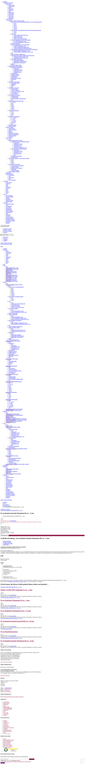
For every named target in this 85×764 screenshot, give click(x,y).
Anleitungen (8, 172)
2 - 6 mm (13, 119)
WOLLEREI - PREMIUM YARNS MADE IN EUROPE (18, 761)
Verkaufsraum (9, 208)
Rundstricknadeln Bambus (16, 168)
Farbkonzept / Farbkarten (8, 727)
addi (7, 193)
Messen (10, 130)
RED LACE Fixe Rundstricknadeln (18, 22)
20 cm (12, 114)
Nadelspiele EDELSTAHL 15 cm (21, 56)
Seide (9, 11)
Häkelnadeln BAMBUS (19, 60)
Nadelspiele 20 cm (18, 72)
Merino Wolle (11, 5)
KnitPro (7, 188)
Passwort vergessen (7, 747)
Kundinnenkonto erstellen (8, 740)
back (4, 264)
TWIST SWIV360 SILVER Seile (21, 35)
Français (10, 231)
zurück (7, 251)
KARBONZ (13, 67)
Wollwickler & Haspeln (13, 134)
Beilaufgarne (11, 18)
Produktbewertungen (10, 219)
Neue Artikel (6, 714)
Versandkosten (9, 206)
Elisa (9, 178)
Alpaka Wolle (11, 6)
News (7, 205)
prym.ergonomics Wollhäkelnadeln (18, 98)
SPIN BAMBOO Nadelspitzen (17, 49)
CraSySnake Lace (15, 92)
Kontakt (7, 223)
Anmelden (5, 239)
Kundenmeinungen (10, 218)
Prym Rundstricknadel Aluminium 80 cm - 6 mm (17, 641)
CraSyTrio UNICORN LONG (17, 91)
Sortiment (5, 721)
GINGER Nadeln (15, 148)
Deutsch (10, 228)
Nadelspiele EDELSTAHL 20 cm (21, 57)
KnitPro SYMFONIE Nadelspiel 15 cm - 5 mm (16, 590)
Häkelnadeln (13, 59)
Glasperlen (10, 136)
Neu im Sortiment (9, 196)
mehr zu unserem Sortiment (6, 662)
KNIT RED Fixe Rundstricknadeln (18, 30)
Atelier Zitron (11, 175)
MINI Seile (13, 79)
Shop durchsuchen (10, 204)
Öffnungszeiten (9, 201)
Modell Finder (9, 209)
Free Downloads (11, 180)
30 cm (15, 32)
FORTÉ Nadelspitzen (15, 43)
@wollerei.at (7, 690)
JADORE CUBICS (15, 74)
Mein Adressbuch (7, 742)
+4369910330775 (8, 688)
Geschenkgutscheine (7, 709)
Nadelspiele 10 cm (18, 145)
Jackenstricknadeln (12, 124)
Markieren (10, 132)
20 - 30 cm (13, 102)
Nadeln (7, 19)
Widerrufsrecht (6, 706)
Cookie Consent (6, 733)
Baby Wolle (10, 14)
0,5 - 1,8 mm (14, 117)
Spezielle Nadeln (12, 126)
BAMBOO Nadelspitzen (16, 156)
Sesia (9, 176)
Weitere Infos (6, 544)
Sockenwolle (11, 13)
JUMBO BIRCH (14, 75)
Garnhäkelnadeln (14, 97)
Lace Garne (10, 16)
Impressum (8, 221)
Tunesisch (13, 122)
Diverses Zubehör (12, 135)
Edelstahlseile (14, 77)
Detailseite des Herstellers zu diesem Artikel (17, 581)
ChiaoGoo (8, 183)
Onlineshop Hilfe (9, 200)
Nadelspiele (10, 110)
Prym (7, 190)
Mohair (10, 7)
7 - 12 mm (13, 120)
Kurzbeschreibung (7, 541)
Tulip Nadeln (11, 81)
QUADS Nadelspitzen (16, 40)
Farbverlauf (10, 17)
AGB (4, 705)
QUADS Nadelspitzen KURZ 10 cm (21, 42)
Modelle (7, 174)
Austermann (11, 177)
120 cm (15, 28)
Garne (7, 4)
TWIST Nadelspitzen (15, 44)
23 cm (15, 31)
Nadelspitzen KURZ (18, 69)
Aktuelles (5, 724)
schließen (5, 232)
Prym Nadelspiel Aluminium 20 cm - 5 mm (15, 600)
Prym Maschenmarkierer (9, 632)
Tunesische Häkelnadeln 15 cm (20, 147)
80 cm (15, 25)
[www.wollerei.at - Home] (6, 244)
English (9, 230)
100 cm (15, 26)
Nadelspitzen (16, 68)
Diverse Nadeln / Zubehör (13, 171)
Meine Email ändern (7, 744)
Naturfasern (10, 10)
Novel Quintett (14, 93)
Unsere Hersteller (9, 211)
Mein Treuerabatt (6, 743)
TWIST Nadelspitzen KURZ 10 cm (21, 47)
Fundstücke (8, 199)
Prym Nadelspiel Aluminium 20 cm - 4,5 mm (16, 611)
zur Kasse (5, 238)
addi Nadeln (11, 87)
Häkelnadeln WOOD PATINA (20, 61)
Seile (12, 34)
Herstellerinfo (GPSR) (8, 543)
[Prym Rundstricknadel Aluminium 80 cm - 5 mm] (11, 510)
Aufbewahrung (11, 128)
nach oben (3, 762)
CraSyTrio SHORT (15, 90)
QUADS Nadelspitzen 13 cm (20, 41)
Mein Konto (5, 237)
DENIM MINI (14, 73)
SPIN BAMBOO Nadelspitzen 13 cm (22, 50)
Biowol (7, 192)
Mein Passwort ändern (8, 746)
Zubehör (13, 63)
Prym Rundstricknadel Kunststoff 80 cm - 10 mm (17, 621)
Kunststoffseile (14, 157)
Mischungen (11, 12)
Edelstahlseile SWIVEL (16, 78)
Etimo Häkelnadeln (15, 83)
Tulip (7, 186)
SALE (7, 138)
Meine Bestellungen (7, 741)
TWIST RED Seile (18, 36)
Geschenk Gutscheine (10, 220)
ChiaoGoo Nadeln (12, 20)
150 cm (15, 29)
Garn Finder (8, 207)
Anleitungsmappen (12, 129)
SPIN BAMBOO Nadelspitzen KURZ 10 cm (23, 51)
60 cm (15, 24)
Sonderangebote (9, 195)
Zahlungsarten (9, 212)
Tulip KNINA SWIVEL (13, 158)
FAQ (7, 213)
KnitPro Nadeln (11, 66)
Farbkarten (8, 214)
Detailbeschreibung (7, 542)
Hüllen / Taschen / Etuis (16, 65)
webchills (18, 760)
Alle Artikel (5, 712)
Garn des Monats (9, 217)
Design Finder (6, 726)
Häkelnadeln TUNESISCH (19, 62)
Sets (12, 53)
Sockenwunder (14, 89)
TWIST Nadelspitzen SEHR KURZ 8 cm (22, 48)
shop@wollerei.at (7, 691)
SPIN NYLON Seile (18, 37)
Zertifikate (8, 215)
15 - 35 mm (13, 121)
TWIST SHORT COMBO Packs (18, 54)
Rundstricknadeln (12, 101)
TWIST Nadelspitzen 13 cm (20, 45)
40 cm (15, 23)
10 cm (12, 111)
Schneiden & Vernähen (13, 133)
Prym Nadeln (11, 95)
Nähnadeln (13, 84)
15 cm (12, 113)
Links (4, 732)
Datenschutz (5, 704)
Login (8, 225)
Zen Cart (8, 760)
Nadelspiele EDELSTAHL (17, 55)
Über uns (5, 720)
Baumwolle (10, 8)
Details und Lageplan (5, 675)
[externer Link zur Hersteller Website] (3, 525)
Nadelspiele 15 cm (18, 71)
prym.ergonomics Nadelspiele (17, 165)
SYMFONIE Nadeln (15, 141)
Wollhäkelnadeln (14, 96)
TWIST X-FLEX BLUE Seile (20, 38)
